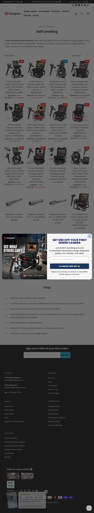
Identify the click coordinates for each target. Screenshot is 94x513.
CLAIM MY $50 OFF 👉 (69, 266)
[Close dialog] (89, 236)
